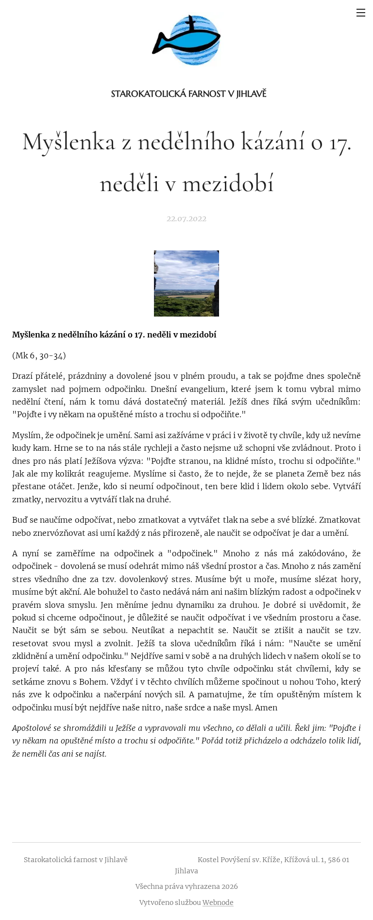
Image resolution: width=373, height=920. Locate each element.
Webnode (218, 902)
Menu (361, 12)
